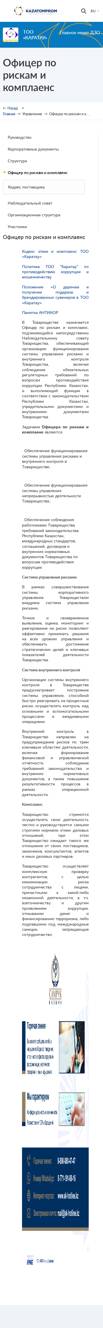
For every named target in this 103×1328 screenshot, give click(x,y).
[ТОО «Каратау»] (10, 35)
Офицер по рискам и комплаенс (38, 172)
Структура (17, 160)
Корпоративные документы (33, 149)
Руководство (19, 137)
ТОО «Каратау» (35, 34)
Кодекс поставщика (26, 186)
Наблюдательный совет (30, 203)
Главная (9, 113)
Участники (17, 226)
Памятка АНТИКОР (40, 312)
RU (93, 11)
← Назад (10, 108)
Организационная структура (34, 214)
